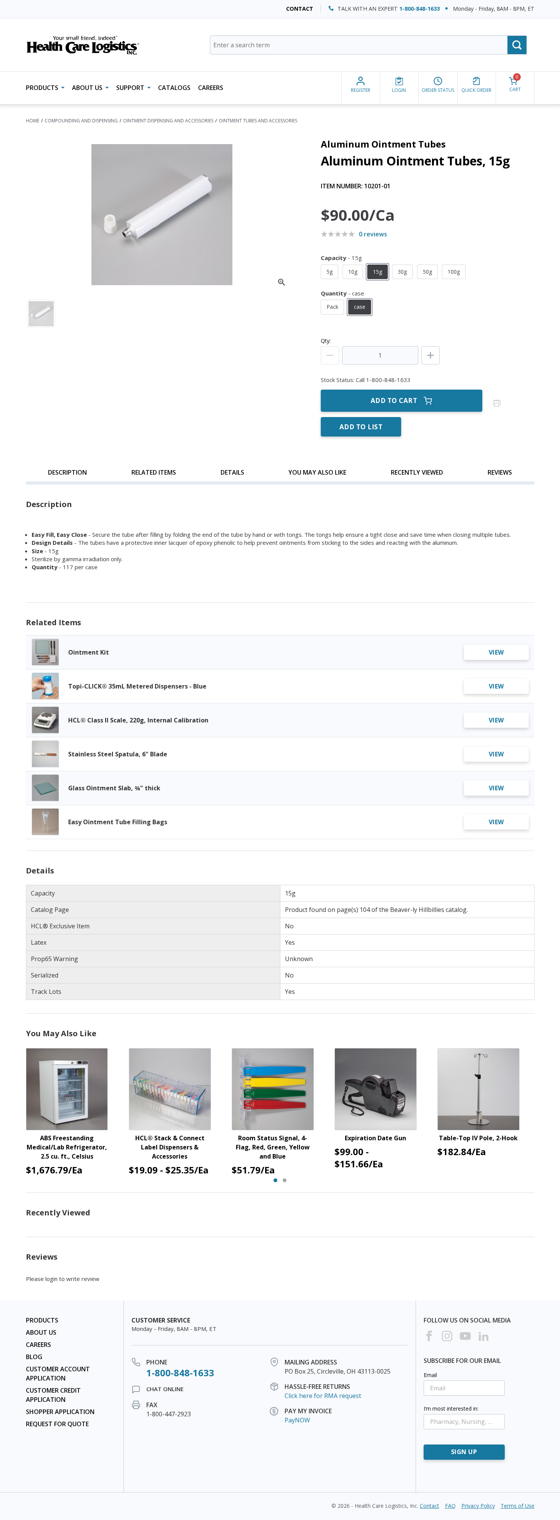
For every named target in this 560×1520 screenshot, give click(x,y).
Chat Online (165, 1389)
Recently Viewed (417, 472)
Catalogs (174, 87)
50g (427, 271)
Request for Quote (57, 1424)
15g (377, 271)
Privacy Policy (478, 1505)
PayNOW (297, 1420)
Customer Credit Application (53, 1395)
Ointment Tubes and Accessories (258, 120)
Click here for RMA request (323, 1396)
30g (402, 271)
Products (42, 1320)
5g (329, 271)
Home (32, 120)
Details (232, 472)
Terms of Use (517, 1505)
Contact (299, 8)
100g (454, 271)
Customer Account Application (58, 1373)
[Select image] (41, 314)
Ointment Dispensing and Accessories (168, 120)
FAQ (450, 1505)
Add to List (361, 426)
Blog (34, 1357)
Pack (332, 306)
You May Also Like (317, 472)
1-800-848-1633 (419, 8)
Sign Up (464, 1452)
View (496, 652)
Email (430, 1375)
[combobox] (368, 45)
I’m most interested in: (451, 1408)
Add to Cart (394, 400)
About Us (41, 1332)
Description (67, 472)
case (359, 306)
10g (352, 271)
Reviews (500, 472)
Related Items (153, 472)
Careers (210, 87)
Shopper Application (60, 1412)
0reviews (373, 234)
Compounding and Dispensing (81, 120)
